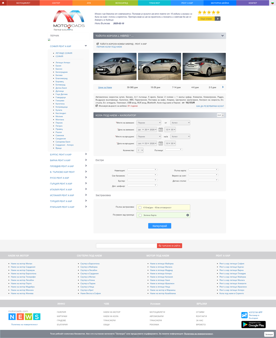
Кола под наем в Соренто (232, 293)
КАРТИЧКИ (62, 316)
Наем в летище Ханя (160, 280)
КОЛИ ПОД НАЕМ (109, 46)
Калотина (60, 103)
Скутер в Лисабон (88, 270)
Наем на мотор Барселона (23, 273)
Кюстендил (61, 113)
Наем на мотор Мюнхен (22, 289)
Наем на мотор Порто (21, 283)
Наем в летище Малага (161, 266)
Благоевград (61, 78)
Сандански (61, 138)
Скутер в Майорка (88, 266)
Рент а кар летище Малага (232, 280)
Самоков (60, 135)
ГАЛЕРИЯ (61, 311)
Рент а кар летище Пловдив (233, 273)
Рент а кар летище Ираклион (233, 286)
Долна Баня (61, 87)
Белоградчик (62, 71)
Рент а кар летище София (232, 263)
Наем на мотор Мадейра (22, 286)
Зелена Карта (149, 215)
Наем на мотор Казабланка (163, 293)
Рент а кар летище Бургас (232, 266)
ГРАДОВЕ (61, 320)
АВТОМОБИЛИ (157, 316)
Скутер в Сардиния (89, 273)
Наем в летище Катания (161, 276)
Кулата (59, 109)
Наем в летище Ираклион (162, 283)
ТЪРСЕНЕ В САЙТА (170, 245)
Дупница (60, 90)
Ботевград (60, 84)
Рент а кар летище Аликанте (233, 283)
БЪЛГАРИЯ (62, 324)
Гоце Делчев (61, 94)
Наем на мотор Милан (21, 263)
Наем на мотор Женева (22, 293)
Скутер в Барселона (89, 263)
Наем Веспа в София (90, 293)
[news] (24, 314)
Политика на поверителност (24, 324)
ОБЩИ (106, 324)
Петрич (59, 125)
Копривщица (62, 106)
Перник (59, 122)
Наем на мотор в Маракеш (162, 289)
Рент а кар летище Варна (232, 270)
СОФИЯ (59, 56)
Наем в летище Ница (160, 286)
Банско (59, 68)
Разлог (59, 132)
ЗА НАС (199, 320)
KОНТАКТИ (201, 316)
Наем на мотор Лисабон (22, 280)
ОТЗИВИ (200, 311)
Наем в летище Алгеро (161, 273)
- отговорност (157, 207)
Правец (59, 128)
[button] (23, 3)
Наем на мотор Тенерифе (23, 276)
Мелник (59, 116)
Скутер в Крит (86, 289)
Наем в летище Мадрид (161, 270)
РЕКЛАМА (154, 324)
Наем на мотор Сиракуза (23, 270)
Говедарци (61, 97)
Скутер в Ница (87, 286)
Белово (59, 75)
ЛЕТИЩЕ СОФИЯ (64, 53)
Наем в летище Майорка (162, 263)
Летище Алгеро (63, 62)
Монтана (60, 119)
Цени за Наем (105, 87)
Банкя (58, 65)
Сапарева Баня (63, 141)
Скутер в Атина (87, 280)
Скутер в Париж (87, 283)
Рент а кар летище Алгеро (232, 289)
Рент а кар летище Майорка (233, 276)
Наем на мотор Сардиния (23, 266)
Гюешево (60, 100)
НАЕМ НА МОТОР (111, 311)
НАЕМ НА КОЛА (110, 316)
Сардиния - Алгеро (65, 144)
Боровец (60, 81)
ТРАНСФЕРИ (109, 320)
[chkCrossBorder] (187, 215)
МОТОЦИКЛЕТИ (157, 311)
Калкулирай (160, 226)
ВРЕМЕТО (201, 324)
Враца (59, 147)
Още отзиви (206, 18)
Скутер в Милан (87, 276)
